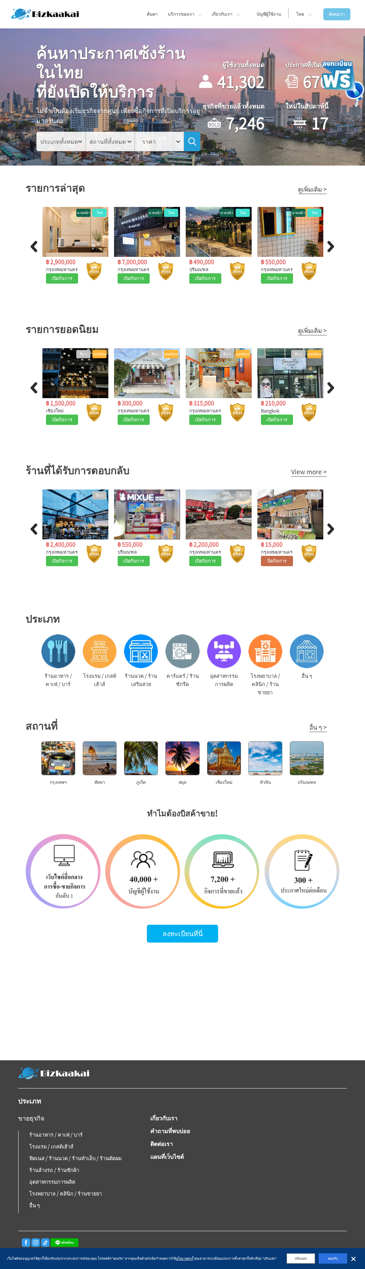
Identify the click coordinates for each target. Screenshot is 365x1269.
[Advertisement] (182, 1003)
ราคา (149, 141)
